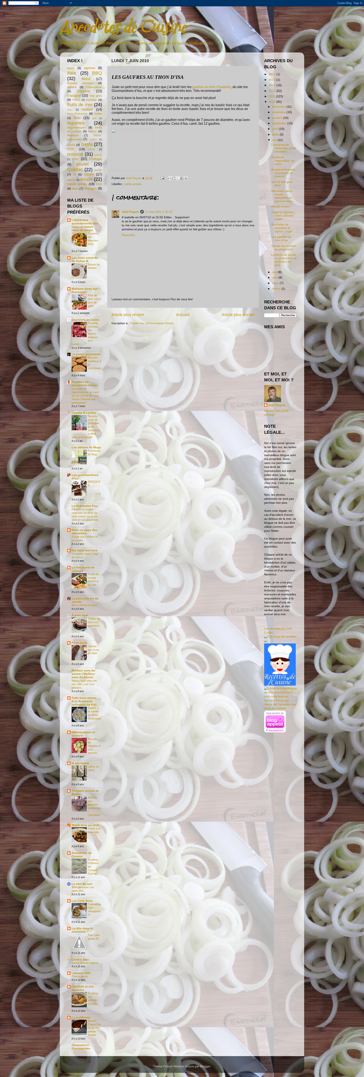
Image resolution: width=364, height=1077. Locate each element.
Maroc (92, 131)
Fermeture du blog (94, 452)
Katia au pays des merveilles (84, 531)
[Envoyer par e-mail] (170, 178)
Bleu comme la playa (84, 605)
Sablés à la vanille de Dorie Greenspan (94, 713)
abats (71, 68)
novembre (279, 112)
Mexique (73, 135)
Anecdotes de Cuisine (123, 27)
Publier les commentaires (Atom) (152, 323)
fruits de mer (80, 104)
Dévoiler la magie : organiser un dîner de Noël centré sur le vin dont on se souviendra (85, 514)
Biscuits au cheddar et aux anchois (94, 746)
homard (87, 109)
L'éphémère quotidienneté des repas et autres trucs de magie (85, 225)
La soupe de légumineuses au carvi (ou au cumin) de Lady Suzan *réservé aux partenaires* (85, 395)
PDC (71, 149)
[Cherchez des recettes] (280, 636)
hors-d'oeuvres (77, 113)
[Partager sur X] (178, 178)
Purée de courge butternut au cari (93, 579)
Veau (75, 188)
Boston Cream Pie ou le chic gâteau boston (94, 1028)
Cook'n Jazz (80, 959)
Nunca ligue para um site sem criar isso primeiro (84, 684)
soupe (86, 179)
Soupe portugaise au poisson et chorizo (283, 173)
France (76, 99)
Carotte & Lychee (84, 412)
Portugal (95, 159)
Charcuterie (94, 87)
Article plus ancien (238, 314)
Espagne (74, 95)
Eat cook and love (85, 550)
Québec (75, 169)
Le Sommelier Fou (85, 506)
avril (275, 277)
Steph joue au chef (85, 825)
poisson (75, 154)
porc (75, 159)
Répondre (128, 235)
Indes (98, 113)
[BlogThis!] (174, 178)
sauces (71, 179)
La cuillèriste (81, 1017)
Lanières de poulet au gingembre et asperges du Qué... (283, 260)
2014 (272, 79)
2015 (272, 74)
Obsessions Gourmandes (81, 1047)
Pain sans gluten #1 (94, 937)
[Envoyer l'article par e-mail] (162, 178)
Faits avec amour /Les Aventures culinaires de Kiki (84, 701)
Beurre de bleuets (94, 266)
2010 (272, 101)
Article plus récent (127, 314)
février (276, 288)
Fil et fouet (79, 642)
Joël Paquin (130, 211)
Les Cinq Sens (82, 900)
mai (275, 272)
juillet (276, 134)
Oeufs (71, 144)
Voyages (90, 188)
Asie (71, 73)
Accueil (182, 314)
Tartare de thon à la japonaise (94, 622)
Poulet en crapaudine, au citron (282, 161)
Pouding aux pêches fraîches (93, 998)
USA (99, 184)
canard (71, 87)
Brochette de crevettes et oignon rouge (281, 228)
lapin (94, 118)
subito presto (133, 184)
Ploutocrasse (80, 976)
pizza (92, 149)
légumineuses (76, 127)
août (275, 128)
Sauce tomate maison (85, 962)
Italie (77, 118)
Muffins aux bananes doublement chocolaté (94, 806)
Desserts (83, 91)
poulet (82, 164)
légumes (75, 123)
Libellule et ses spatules (83, 988)
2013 (272, 85)
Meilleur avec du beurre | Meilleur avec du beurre (83, 674)
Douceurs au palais (85, 319)
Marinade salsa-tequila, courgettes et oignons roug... (282, 196)
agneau (89, 68)
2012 (272, 90)
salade (89, 174)
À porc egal (80, 615)
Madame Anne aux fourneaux (85, 290)
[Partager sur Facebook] (182, 178)
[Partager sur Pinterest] (186, 178)
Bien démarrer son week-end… (83, 889)
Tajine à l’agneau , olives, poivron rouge (283, 216)
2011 (272, 96)
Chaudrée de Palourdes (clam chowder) (283, 148)
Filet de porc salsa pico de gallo (94, 301)
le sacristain (80, 763)
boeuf (86, 79)
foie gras (96, 95)
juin (275, 140)
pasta (86, 144)
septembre (279, 123)
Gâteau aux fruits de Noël (93, 650)
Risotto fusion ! (281, 206)
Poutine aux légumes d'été (93, 239)
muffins (93, 139)
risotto (98, 170)
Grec (70, 109)
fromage (91, 99)
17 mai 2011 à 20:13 (159, 211)
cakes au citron (93, 768)
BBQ (97, 73)
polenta (98, 155)
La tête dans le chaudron (82, 930)
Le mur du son (82, 883)
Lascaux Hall (81, 973)
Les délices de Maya (86, 447)
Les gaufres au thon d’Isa (281, 238)
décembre (279, 106)
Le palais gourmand (86, 354)
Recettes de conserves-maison (85, 383)
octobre (277, 117)
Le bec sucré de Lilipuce (83, 569)
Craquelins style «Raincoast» (94, 909)
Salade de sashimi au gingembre (283, 247)
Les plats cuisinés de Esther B (85, 259)
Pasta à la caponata (94, 830)
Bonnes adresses (80, 83)
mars (276, 283)
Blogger (205, 1066)
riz (74, 174)
